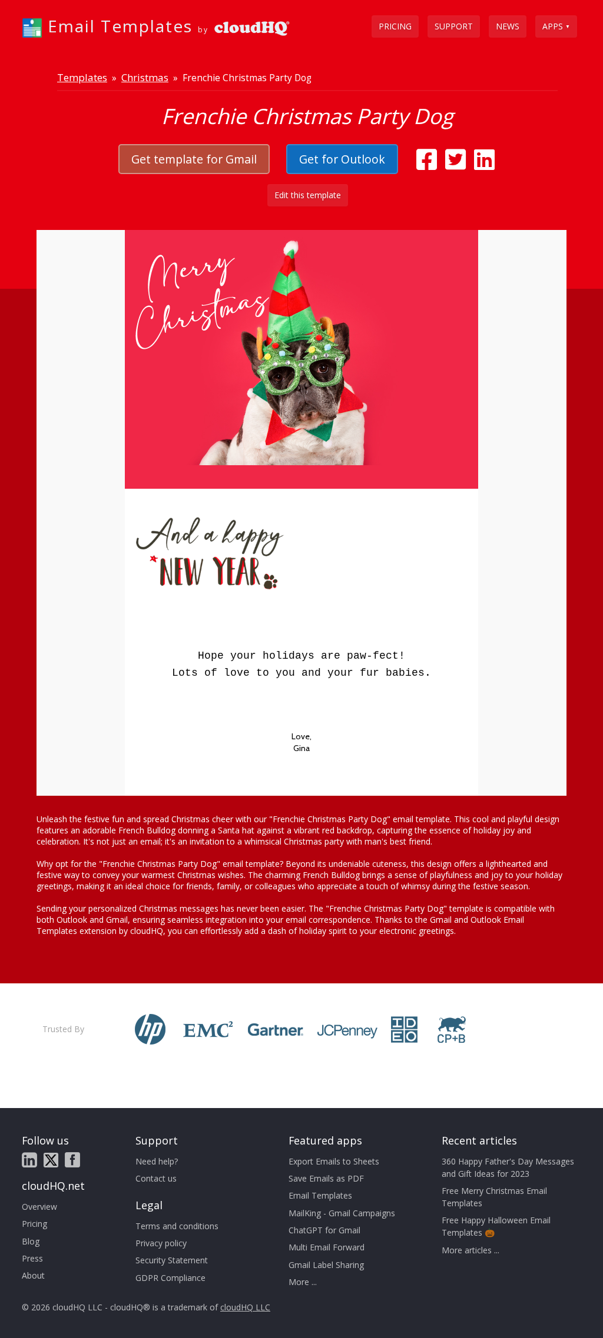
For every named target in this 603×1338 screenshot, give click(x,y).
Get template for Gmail (194, 159)
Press (32, 1258)
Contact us (156, 1178)
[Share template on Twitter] (455, 165)
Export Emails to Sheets (334, 1161)
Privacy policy (161, 1243)
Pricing (395, 26)
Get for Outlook (342, 159)
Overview (39, 1206)
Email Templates (320, 1195)
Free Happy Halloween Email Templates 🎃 (496, 1226)
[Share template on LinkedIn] (484, 165)
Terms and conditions (176, 1226)
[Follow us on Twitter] (51, 1160)
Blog (30, 1241)
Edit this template (307, 195)
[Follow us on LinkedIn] (29, 1159)
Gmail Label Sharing (326, 1264)
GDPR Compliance (170, 1277)
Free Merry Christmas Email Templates (494, 1197)
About (33, 1275)
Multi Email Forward (327, 1247)
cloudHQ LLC (245, 1307)
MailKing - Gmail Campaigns (342, 1213)
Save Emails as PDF (326, 1178)
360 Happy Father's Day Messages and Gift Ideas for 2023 (508, 1167)
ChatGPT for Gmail (324, 1230)
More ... (303, 1281)
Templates (82, 77)
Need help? (156, 1161)
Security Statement (171, 1260)
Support (454, 26)
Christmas (144, 77)
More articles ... (470, 1250)
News (507, 26)
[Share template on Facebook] (426, 165)
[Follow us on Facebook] (72, 1159)
